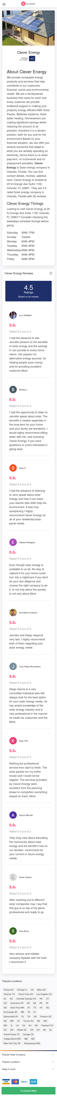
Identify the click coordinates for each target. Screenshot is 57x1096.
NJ (30, 1025)
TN (28, 1016)
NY (38, 1029)
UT (18, 1020)
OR (31, 1029)
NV (36, 1025)
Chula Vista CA (26, 994)
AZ (11, 998)
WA (22, 1011)
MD (33, 1038)
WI (28, 1003)
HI (47, 1003)
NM (26, 1038)
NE (38, 1020)
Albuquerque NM (32, 1043)
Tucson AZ (28, 1020)
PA (41, 1003)
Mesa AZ (41, 989)
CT (47, 998)
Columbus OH (16, 1003)
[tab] (28, 274)
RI (29, 1007)
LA (17, 1025)
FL (34, 1011)
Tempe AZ (8, 989)
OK (35, 1016)
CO (5, 1003)
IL (12, 1025)
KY (41, 1007)
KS (34, 1003)
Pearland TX (47, 1025)
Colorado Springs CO (26, 998)
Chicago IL (22, 989)
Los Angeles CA (44, 994)
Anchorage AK (10, 1011)
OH (11, 1029)
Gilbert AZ (22, 1029)
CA (32, 989)
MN (12, 1020)
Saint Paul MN (17, 1007)
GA (5, 1007)
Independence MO (12, 1038)
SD (5, 1020)
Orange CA (28, 1034)
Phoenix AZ (45, 1016)
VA (23, 1025)
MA (45, 1020)
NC (47, 1007)
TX (34, 1007)
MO (5, 1025)
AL (5, 998)
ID (23, 1016)
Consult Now (30, 1090)
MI (44, 1029)
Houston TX (9, 994)
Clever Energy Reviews (19, 273)
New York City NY (12, 1043)
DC (5, 1029)
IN (29, 1011)
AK (41, 998)
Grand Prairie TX (11, 1034)
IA (50, 1029)
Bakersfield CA (11, 1016)
